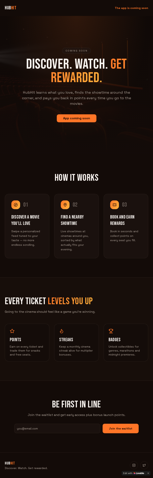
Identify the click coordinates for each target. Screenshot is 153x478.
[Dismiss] (148, 473)
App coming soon (76, 118)
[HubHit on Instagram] (134, 465)
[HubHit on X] (144, 465)
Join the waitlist (120, 428)
